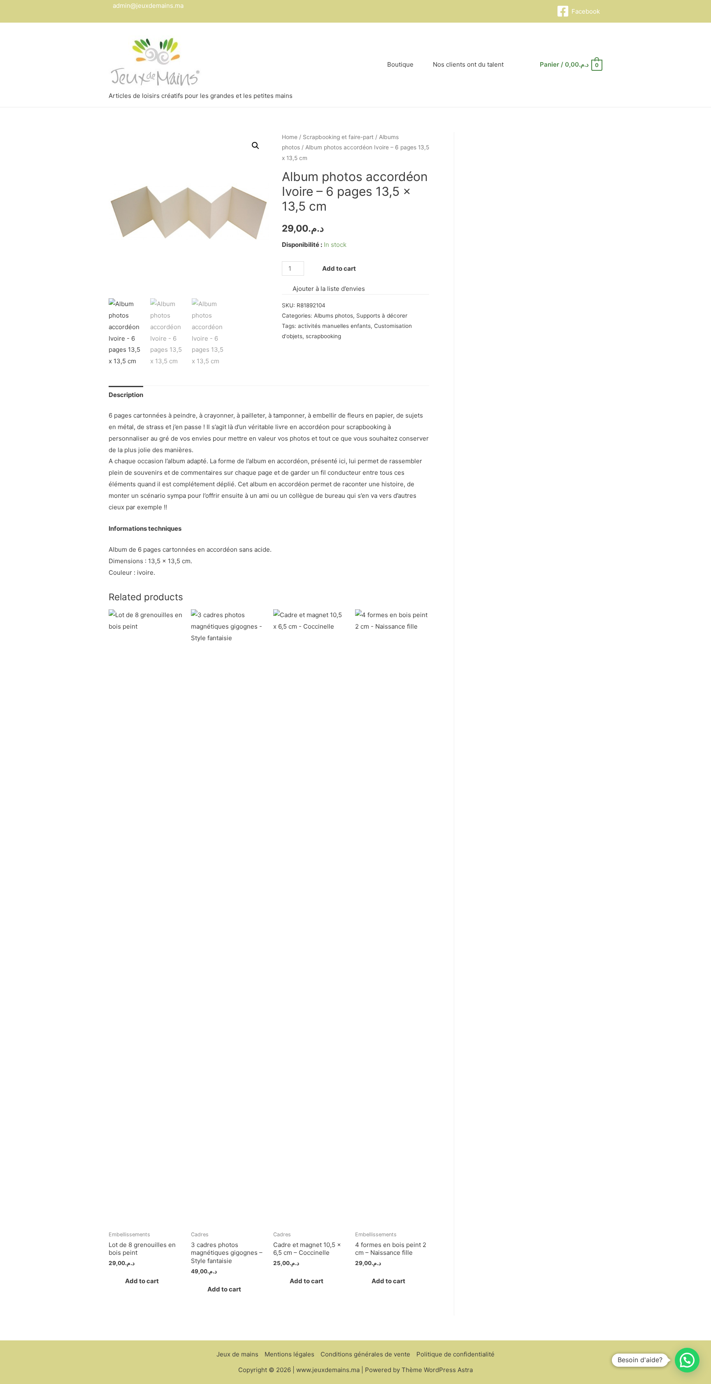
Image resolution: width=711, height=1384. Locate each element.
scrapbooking (323, 336)
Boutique (400, 64)
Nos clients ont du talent (468, 64)
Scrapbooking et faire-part (338, 137)
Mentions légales (289, 1354)
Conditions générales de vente (365, 1354)
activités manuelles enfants (334, 326)
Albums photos (333, 315)
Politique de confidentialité (455, 1354)
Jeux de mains (237, 1354)
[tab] (126, 395)
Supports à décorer (381, 315)
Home (289, 137)
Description (126, 395)
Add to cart (339, 268)
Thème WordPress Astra (437, 1370)
